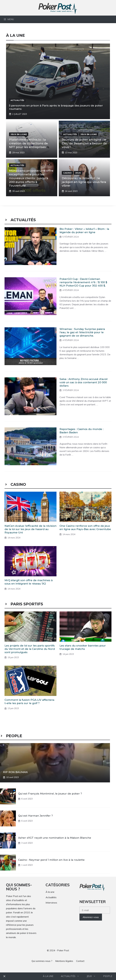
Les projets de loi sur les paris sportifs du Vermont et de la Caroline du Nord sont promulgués (30, 649)
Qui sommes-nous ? (42, 961)
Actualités (68, 976)
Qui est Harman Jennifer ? (35, 815)
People (107, 976)
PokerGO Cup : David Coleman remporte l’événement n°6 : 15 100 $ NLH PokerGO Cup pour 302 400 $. (83, 282)
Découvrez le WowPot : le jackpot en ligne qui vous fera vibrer (84, 181)
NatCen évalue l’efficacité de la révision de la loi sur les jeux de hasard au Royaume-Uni (30, 529)
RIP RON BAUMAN (15, 772)
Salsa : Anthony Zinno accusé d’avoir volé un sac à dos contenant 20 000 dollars (84, 382)
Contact (80, 961)
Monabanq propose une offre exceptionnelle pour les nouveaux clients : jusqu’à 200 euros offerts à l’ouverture (31, 178)
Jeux (89, 976)
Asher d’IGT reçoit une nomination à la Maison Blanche (54, 837)
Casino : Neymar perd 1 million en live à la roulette (51, 859)
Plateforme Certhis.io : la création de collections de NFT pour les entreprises (28, 143)
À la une (48, 976)
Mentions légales (64, 961)
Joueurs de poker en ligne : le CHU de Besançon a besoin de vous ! (84, 143)
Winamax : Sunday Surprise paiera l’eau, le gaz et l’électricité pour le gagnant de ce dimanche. (82, 332)
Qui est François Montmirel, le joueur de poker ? (50, 793)
